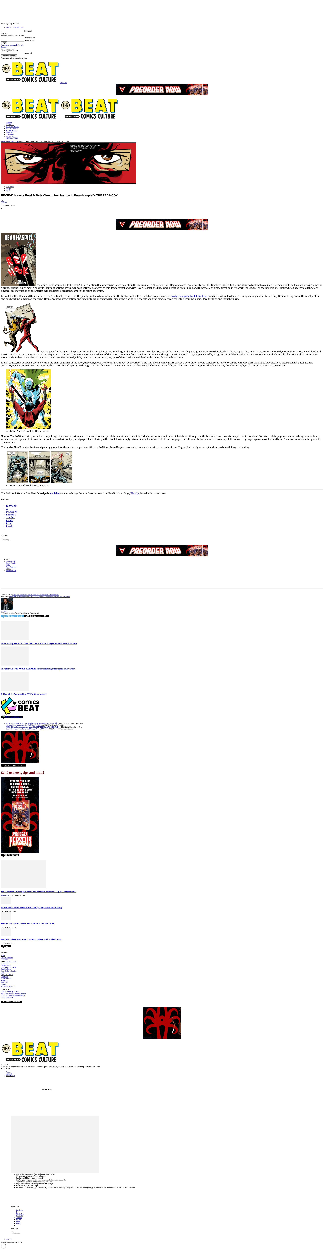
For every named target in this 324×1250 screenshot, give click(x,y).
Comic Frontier (11, 961)
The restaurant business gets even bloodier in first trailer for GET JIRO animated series (38, 891)
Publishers (10, 141)
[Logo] (30, 119)
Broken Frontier (7, 958)
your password (29, 40)
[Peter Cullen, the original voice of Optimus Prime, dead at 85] (6, 919)
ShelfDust (4, 980)
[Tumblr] (60, 211)
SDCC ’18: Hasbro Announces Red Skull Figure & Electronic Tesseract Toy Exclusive (39, 597)
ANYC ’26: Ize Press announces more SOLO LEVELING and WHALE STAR (32, 727)
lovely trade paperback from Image (190, 296)
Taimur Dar (5, 896)
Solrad (3, 984)
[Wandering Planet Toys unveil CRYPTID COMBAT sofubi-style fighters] (6, 935)
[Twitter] (14, 211)
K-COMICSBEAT (12, 129)
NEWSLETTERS (12, 138)
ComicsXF (4, 963)
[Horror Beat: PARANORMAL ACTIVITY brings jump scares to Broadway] (6, 904)
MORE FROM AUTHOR (36, 616)
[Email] (50, 211)
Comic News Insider (8, 997)
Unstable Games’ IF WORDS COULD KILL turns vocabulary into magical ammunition (38, 669)
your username (29, 37)
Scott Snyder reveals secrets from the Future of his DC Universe (35, 595)
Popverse (4, 977)
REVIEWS (9, 132)
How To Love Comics (8, 971)
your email (28, 53)
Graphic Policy (6, 969)
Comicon (4, 959)
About (8, 1072)
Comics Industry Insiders (10, 991)
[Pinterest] (23, 211)
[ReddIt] (41, 211)
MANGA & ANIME (12, 127)
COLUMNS (10, 134)
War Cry (134, 493)
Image (16, 141)
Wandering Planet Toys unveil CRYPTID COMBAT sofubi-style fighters (31, 939)
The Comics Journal (8, 986)
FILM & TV (10, 125)
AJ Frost (4, 202)
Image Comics (11, 563)
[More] (69, 211)
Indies (8, 190)
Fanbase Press (6, 965)
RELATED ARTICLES (13, 616)
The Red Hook (11, 571)
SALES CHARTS (11, 130)
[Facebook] (5, 211)
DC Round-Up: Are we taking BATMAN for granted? (23, 694)
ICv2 (2, 973)
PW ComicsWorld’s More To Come (13, 993)
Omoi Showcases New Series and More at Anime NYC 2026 (27, 729)
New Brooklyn (11, 567)
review (8, 569)
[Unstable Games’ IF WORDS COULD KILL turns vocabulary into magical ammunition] (15, 665)
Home (3, 141)
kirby (8, 565)
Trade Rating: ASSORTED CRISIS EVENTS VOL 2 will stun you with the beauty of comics (39, 643)
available (54, 493)
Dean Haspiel (11, 561)
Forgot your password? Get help (12, 45)
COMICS (9, 123)
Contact (9, 1074)
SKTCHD (4, 982)
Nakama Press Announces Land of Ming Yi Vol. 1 (23, 725)
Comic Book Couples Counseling (13, 995)
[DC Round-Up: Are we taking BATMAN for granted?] (15, 690)
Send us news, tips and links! (22, 773)
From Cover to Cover (8, 967)
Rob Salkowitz (6, 979)
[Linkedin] (32, 211)
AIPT (3, 956)
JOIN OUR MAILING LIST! (15, 27)
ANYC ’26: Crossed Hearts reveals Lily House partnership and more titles (32, 723)
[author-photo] (7, 609)
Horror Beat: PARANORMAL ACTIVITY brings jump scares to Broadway (31, 907)
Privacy (3, 47)
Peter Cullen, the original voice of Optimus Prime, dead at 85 (27, 923)
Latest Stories (15, 717)
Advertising (10, 1076)
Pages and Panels (7, 975)
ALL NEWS (10, 136)
